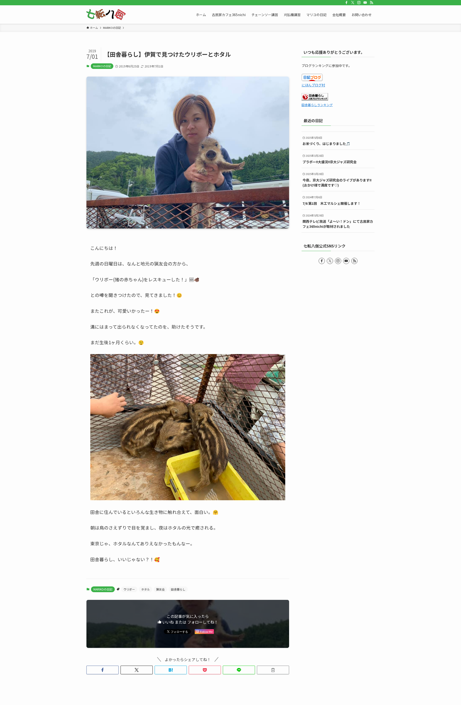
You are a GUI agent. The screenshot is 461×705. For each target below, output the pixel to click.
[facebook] (346, 2)
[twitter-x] (353, 2)
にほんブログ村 (313, 85)
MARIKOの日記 (102, 66)
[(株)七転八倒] (106, 14)
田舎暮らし (178, 589)
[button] (102, 670)
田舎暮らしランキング (317, 104)
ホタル (145, 589)
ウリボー (129, 589)
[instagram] (359, 2)
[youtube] (365, 2)
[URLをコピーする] (273, 670)
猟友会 (160, 589)
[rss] (371, 2)
